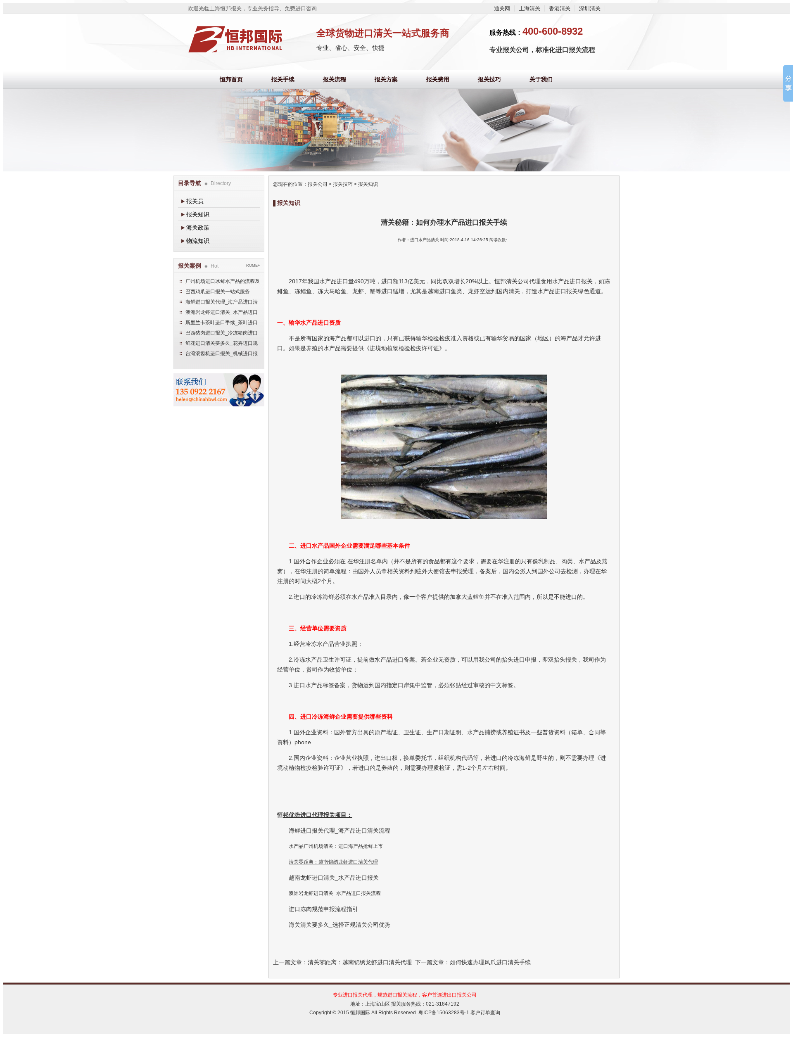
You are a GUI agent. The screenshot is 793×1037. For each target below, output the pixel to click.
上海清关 (529, 8)
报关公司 (318, 184)
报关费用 (437, 79)
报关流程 (334, 79)
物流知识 (197, 240)
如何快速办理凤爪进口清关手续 (490, 962)
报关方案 (386, 79)
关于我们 (541, 79)
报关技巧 (489, 79)
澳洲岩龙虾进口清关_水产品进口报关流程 (335, 893)
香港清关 (559, 8)
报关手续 (282, 79)
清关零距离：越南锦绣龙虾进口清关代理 (333, 862)
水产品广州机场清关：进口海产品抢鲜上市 (336, 846)
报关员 (195, 201)
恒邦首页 (231, 79)
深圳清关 (590, 8)
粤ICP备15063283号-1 (443, 1013)
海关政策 (197, 227)
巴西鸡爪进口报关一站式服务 (217, 291)
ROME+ (253, 265)
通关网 (502, 8)
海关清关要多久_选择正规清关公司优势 (340, 924)
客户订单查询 (485, 1013)
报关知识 (197, 214)
